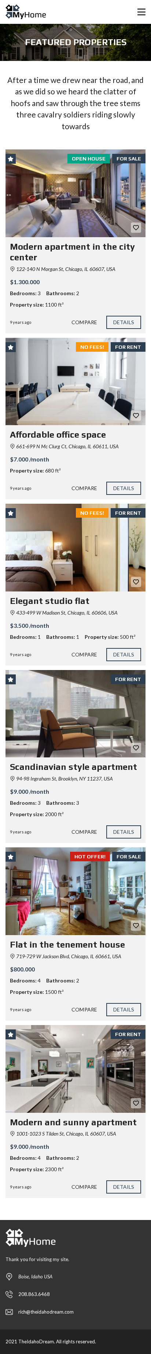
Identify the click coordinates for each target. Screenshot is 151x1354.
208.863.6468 (34, 1294)
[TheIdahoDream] (23, 12)
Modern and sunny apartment (73, 1122)
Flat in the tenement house (67, 944)
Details (124, 322)
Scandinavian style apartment (73, 767)
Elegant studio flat (49, 601)
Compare (84, 322)
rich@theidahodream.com (46, 1312)
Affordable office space (58, 434)
